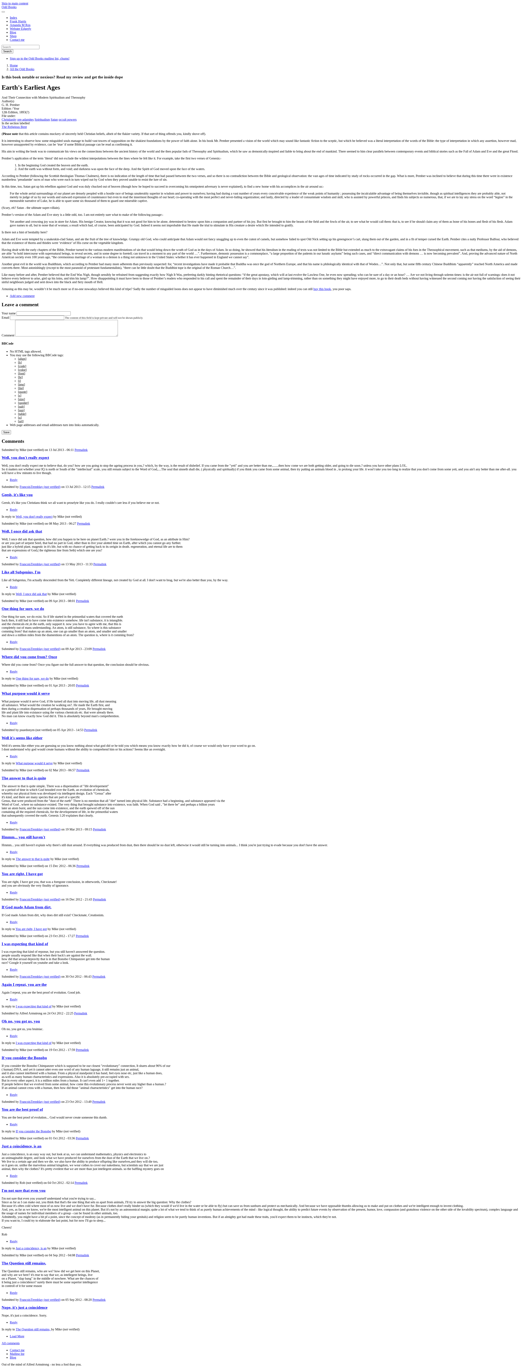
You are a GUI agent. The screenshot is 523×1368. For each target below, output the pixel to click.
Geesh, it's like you (17, 495)
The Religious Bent (14, 127)
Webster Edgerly (20, 28)
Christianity (9, 119)
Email (5, 317)
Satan (54, 119)
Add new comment (22, 296)
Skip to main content (15, 3)
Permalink (81, 450)
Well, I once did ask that (22, 531)
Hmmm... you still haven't (23, 837)
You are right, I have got (22, 874)
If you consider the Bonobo (24, 1058)
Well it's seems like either (22, 738)
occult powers (68, 119)
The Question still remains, (24, 1263)
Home (14, 65)
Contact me (17, 39)
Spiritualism (42, 119)
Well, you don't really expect (25, 457)
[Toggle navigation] (3, 11)
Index (13, 17)
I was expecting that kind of (25, 944)
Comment (8, 335)
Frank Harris (18, 21)
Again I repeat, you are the (24, 984)
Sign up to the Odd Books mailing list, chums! (39, 58)
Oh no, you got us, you (21, 1021)
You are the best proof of (22, 1109)
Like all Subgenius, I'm (21, 572)
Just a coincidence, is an (21, 1146)
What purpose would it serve (26, 693)
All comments (11, 1343)
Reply (14, 480)
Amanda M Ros (20, 25)
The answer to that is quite (24, 778)
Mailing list (17, 1354)
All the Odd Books (22, 69)
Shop (13, 36)
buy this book (322, 289)
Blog (13, 32)
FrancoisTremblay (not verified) (40, 487)
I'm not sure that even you (24, 1190)
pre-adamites (25, 119)
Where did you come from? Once (29, 657)
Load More (17, 1336)
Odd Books (9, 7)
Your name (9, 313)
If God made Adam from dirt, (26, 907)
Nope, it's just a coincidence (24, 1307)
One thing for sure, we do (23, 609)
